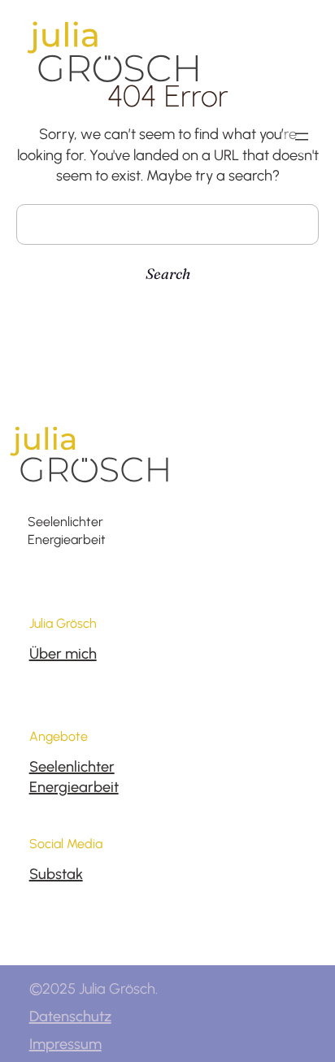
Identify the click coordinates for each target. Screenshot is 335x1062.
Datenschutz (70, 1016)
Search (168, 273)
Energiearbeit (74, 787)
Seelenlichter (72, 767)
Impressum (65, 1044)
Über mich (63, 654)
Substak (56, 874)
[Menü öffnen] (301, 136)
